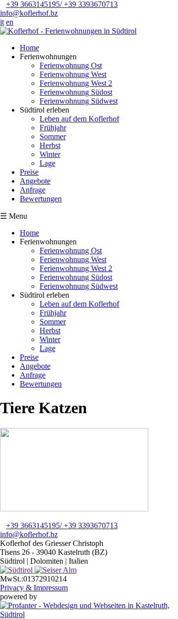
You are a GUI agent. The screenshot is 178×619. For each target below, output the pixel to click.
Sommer (53, 136)
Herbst (50, 145)
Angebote (35, 181)
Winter (50, 154)
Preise (29, 172)
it (2, 22)
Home (29, 47)
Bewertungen (41, 198)
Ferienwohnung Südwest (79, 101)
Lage (47, 163)
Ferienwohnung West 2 (76, 83)
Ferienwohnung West (73, 74)
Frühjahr (53, 127)
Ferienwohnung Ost (71, 65)
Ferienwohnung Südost (76, 92)
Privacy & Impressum (34, 587)
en (9, 22)
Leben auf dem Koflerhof (79, 119)
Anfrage (32, 190)
